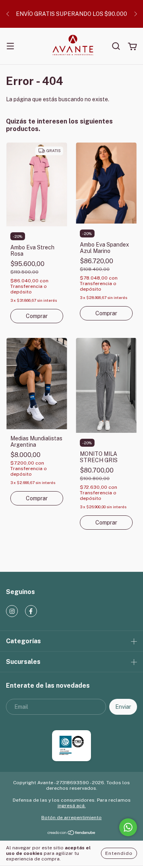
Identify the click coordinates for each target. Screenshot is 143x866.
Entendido (119, 853)
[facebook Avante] (31, 611)
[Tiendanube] (72, 834)
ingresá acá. (72, 805)
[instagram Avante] (12, 611)
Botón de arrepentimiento (71, 817)
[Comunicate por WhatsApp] (128, 827)
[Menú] (10, 47)
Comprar (37, 316)
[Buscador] (116, 46)
